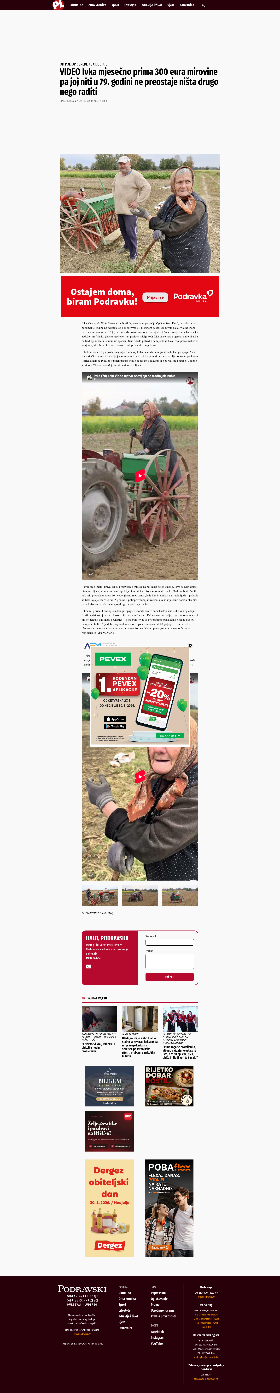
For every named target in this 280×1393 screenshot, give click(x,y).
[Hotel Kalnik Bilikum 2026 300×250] (109, 1105)
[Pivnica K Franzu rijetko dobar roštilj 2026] (169, 1105)
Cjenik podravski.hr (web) (206, 1322)
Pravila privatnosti (163, 1316)
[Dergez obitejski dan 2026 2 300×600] (109, 1256)
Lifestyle (130, 5)
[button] (203, 5)
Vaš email (151, 936)
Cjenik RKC (206, 1327)
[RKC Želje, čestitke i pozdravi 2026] (109, 1150)
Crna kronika (97, 5)
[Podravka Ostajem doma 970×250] (140, 316)
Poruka (149, 951)
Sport (115, 5)
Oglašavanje (159, 1299)
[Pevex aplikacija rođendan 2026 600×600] (140, 743)
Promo (155, 1304)
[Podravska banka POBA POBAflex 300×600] (169, 1256)
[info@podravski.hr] (88, 966)
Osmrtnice (187, 5)
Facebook (157, 1332)
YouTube (157, 1343)
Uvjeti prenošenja (163, 1310)
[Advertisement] (140, 36)
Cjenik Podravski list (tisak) (206, 1318)
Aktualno (76, 5)
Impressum (158, 1293)
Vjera (171, 5)
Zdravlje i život (152, 5)
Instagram (157, 1337)
